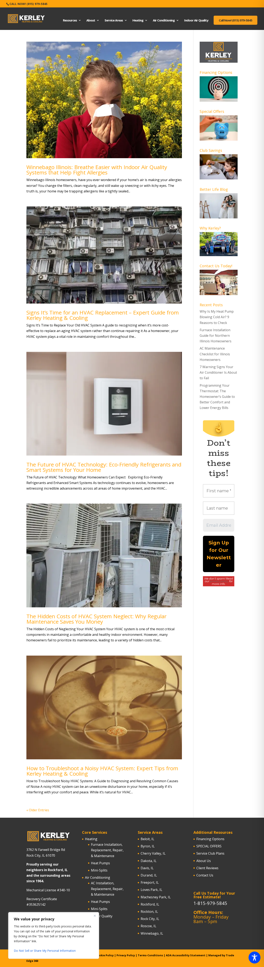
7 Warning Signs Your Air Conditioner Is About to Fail (218, 372)
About (90, 20)
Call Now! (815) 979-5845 (28, 4)
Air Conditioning (164, 20)
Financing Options (210, 839)
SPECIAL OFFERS (209, 846)
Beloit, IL (147, 839)
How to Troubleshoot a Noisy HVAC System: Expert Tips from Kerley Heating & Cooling (102, 770)
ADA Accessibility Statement (185, 955)
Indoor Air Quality (196, 20)
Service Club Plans (210, 853)
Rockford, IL (150, 904)
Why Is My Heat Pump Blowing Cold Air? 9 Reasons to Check (217, 317)
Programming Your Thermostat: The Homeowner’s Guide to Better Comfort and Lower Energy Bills (217, 396)
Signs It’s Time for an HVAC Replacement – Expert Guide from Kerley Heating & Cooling (102, 315)
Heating (137, 20)
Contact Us (204, 875)
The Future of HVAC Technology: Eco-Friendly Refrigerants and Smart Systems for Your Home (103, 467)
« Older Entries (37, 810)
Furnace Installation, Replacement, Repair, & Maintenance (107, 850)
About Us (203, 861)
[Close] (94, 915)
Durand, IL (149, 875)
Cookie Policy (104, 955)
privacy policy (219, 581)
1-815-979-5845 (210, 903)
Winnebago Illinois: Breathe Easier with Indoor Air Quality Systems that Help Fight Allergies (96, 169)
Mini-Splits (99, 870)
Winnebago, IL (152, 933)
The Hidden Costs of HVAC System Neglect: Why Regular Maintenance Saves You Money (96, 618)
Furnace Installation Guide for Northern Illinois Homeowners (215, 335)
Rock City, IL (150, 918)
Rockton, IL (149, 911)
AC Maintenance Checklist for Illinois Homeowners (215, 354)
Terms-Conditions (150, 955)
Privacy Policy (126, 955)
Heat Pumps (100, 863)
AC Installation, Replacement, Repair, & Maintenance (107, 888)
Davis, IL (147, 868)
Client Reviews (207, 868)
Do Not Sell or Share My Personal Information (45, 951)
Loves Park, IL (151, 889)
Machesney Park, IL (156, 897)
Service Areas (114, 20)
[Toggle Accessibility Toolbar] (254, 957)
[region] (53, 935)
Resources (70, 20)
